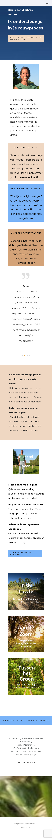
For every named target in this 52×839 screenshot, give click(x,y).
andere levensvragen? (26, 233)
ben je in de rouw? (26, 147)
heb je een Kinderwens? (26, 188)
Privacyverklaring (26, 763)
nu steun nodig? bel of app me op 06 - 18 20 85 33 (25, 38)
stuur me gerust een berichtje (20, 553)
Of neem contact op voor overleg (26, 720)
